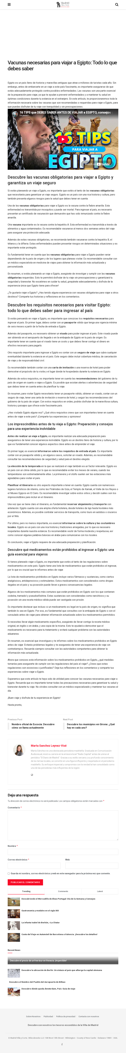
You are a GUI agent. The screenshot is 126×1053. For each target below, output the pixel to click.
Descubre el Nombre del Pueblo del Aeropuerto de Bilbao (37, 982)
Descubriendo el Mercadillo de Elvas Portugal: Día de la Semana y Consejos (58, 899)
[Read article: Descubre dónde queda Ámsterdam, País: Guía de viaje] (14, 991)
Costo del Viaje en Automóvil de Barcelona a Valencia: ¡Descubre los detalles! (59, 934)
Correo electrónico (18, 859)
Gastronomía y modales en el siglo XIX (40, 910)
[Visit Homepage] (63, 5)
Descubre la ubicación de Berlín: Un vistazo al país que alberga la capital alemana (62, 970)
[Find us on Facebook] (62, 1044)
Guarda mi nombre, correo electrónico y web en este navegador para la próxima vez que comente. (60, 873)
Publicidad (48, 1016)
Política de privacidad (65, 1016)
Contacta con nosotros (89, 1016)
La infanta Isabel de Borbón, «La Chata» (41, 922)
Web (67, 859)
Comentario (15, 807)
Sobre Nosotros (33, 1016)
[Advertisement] (63, 32)
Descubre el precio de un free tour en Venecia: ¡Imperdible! (38, 960)
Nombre (13, 846)
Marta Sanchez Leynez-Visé (49, 745)
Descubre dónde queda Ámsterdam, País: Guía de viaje (48, 989)
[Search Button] (116, 4)
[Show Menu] (9, 4)
